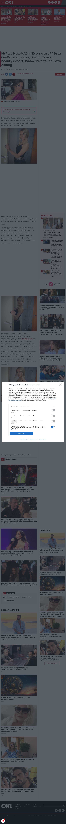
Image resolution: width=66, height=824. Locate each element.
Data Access (33, 439)
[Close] (60, 385)
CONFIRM (21, 433)
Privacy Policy (42, 439)
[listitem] (33, 407)
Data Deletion (23, 439)
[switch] (53, 410)
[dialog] (33, 412)
